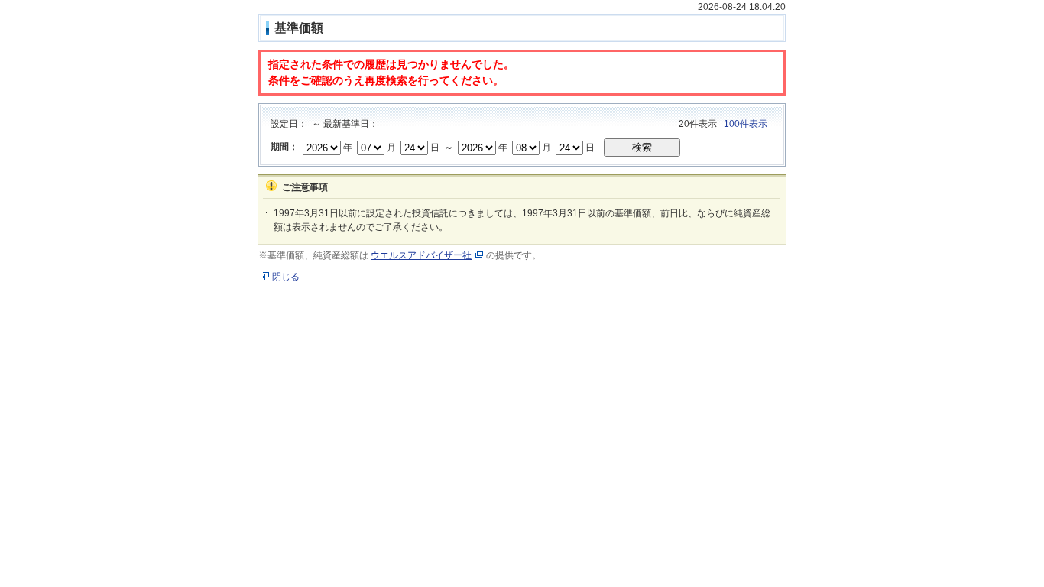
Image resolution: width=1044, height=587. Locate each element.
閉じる (286, 276)
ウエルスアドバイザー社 (421, 255)
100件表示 (745, 123)
